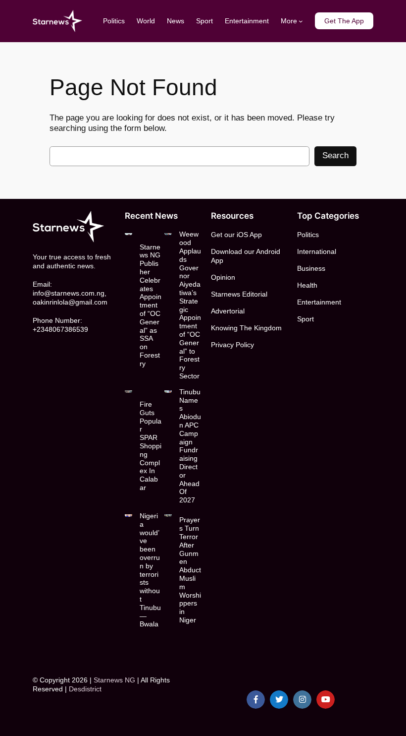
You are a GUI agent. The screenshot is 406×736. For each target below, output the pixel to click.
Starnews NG (114, 680)
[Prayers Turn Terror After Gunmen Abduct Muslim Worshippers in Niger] (168, 514)
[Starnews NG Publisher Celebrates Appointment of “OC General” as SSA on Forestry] (128, 232)
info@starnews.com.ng (68, 293)
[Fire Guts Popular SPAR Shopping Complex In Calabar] (128, 390)
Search (335, 155)
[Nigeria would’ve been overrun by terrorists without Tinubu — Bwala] (128, 514)
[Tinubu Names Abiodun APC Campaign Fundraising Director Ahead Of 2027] (168, 390)
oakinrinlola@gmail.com (70, 302)
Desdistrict (85, 689)
